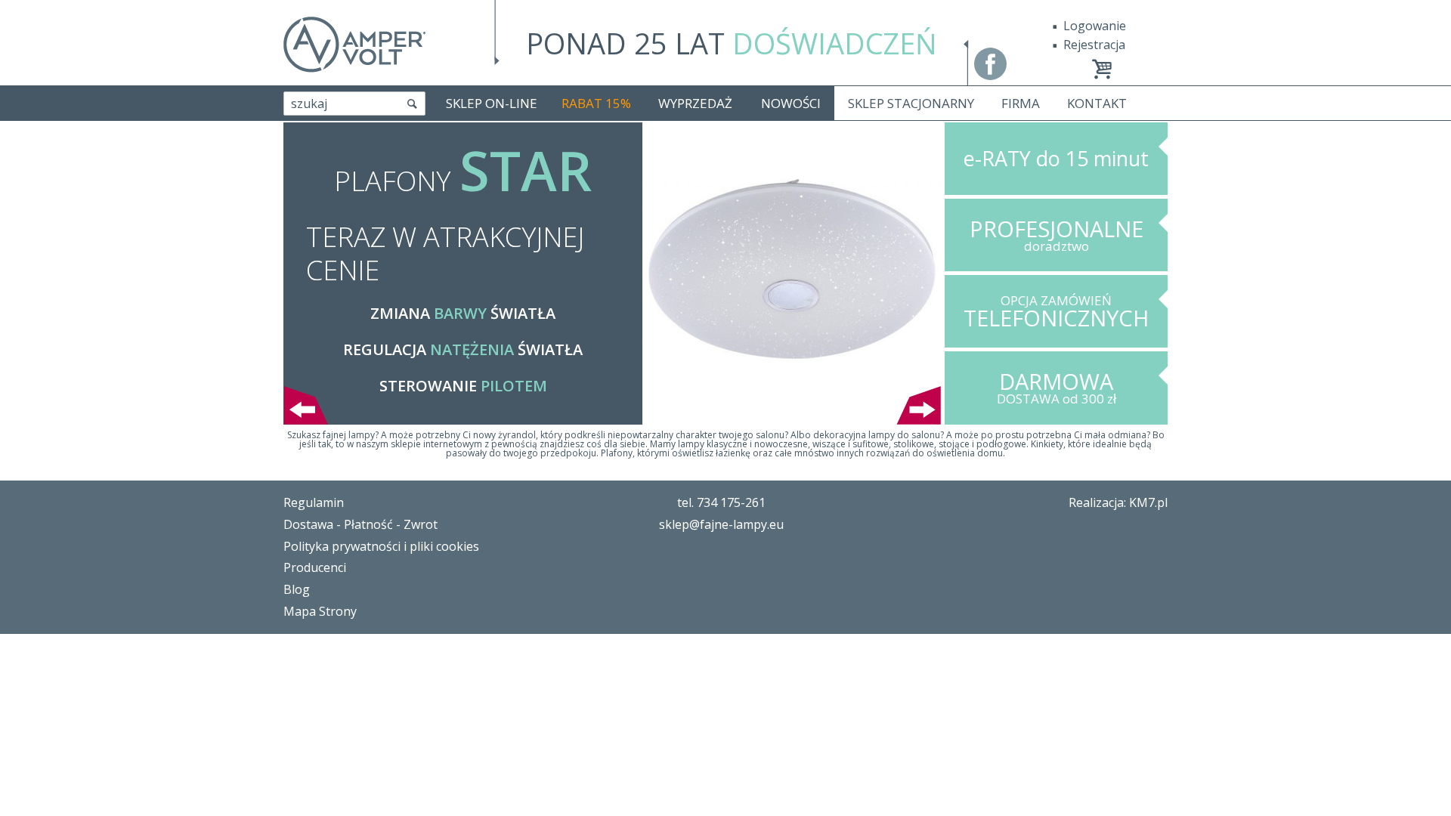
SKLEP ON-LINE (491, 103)
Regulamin (313, 502)
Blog (296, 589)
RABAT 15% (596, 103)
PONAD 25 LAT (731, 43)
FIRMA (1020, 103)
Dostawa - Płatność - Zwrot (360, 524)
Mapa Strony (320, 611)
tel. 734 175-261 (721, 502)
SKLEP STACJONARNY (911, 103)
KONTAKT (1097, 103)
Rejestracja (1094, 44)
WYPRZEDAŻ (695, 103)
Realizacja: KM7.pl (1118, 502)
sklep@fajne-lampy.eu (721, 524)
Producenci (314, 567)
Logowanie (1094, 25)
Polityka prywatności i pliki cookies (381, 546)
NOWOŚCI (791, 103)
